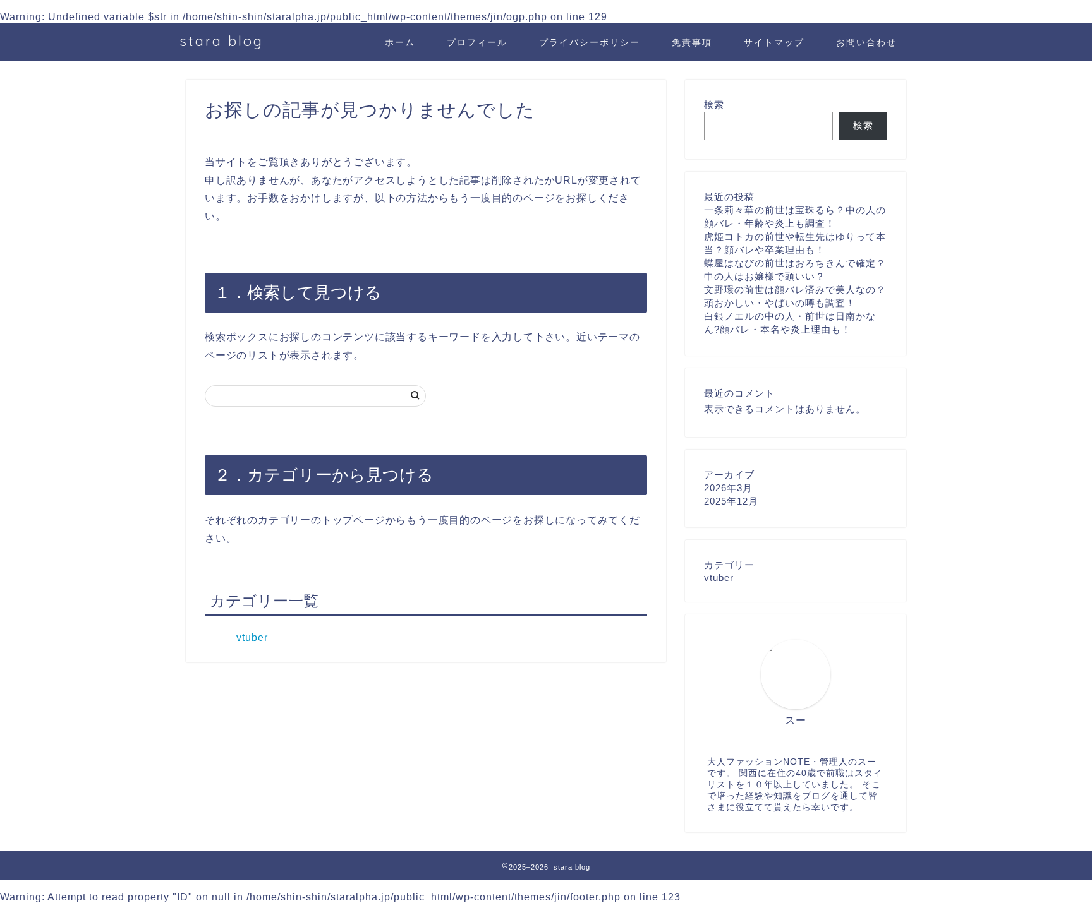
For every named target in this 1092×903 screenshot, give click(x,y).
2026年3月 (728, 487)
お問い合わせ (866, 42)
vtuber (252, 637)
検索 (714, 104)
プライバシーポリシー (589, 42)
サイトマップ (774, 42)
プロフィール (477, 42)
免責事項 (692, 42)
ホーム (400, 42)
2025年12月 (731, 501)
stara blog (221, 40)
